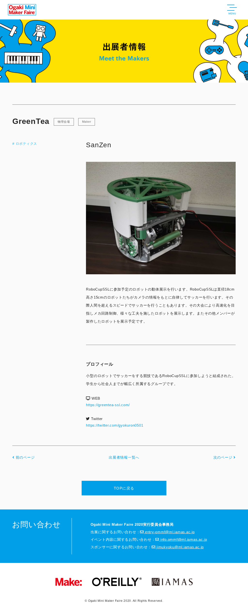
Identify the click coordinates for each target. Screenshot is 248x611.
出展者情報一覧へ (124, 457)
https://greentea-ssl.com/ (108, 405)
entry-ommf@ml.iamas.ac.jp (169, 532)
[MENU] (232, 8)
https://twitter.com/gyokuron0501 (114, 425)
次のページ (223, 457)
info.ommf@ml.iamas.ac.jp (183, 539)
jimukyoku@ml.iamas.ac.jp (179, 547)
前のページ (25, 457)
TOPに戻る (124, 488)
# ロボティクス (24, 144)
